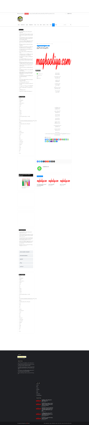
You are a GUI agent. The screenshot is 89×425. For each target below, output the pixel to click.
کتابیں (19, 138)
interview (44, 24)
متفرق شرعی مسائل (21, 143)
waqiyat (27, 24)
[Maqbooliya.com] (20, 19)
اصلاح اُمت (20, 104)
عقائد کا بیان (20, 131)
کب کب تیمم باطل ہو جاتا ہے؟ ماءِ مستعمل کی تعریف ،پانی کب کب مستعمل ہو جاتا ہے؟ (25, 88)
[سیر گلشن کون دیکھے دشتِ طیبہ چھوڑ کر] (53, 181)
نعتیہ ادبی (20, 149)
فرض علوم (20, 134)
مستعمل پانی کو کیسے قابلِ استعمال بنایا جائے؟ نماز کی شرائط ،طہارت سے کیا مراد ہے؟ (26, 86)
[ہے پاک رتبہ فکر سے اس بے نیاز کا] (65, 181)
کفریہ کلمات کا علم (20, 140)
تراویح (19, 109)
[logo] (21, 357)
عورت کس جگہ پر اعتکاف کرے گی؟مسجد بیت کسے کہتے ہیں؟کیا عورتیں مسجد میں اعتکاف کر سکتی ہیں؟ (25, 32)
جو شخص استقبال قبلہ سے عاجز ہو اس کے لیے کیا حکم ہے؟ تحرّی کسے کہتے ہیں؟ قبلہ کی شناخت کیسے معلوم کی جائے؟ (26, 70)
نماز (19, 151)
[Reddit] (48, 161)
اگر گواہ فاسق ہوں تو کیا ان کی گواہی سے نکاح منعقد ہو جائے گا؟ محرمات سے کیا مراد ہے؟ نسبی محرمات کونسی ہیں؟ (25, 65)
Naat (38, 24)
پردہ (19, 107)
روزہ (19, 118)
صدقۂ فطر (20, 126)
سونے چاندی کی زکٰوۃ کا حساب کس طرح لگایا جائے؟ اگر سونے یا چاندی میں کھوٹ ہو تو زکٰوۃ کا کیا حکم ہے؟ (26, 57)
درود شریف (20, 115)
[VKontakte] (50, 161)
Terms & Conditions (38, 395)
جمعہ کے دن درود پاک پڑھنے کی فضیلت (22, 89)
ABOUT (37, 385)
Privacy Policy (38, 394)
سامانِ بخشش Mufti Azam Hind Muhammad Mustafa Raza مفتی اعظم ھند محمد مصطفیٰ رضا (28, 120)
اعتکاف (20, 106)
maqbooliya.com (40, 73)
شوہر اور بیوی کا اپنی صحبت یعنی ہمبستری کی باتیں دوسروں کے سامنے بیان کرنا (25, 91)
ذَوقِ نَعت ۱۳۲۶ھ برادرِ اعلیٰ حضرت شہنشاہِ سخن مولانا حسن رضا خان (48, 43)
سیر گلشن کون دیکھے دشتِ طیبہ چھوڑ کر (51, 184)
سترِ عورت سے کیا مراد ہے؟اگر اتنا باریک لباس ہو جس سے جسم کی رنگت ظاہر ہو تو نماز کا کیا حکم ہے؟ (26, 84)
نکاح (19, 150)
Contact (37, 388)
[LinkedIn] (42, 161)
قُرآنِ (19, 135)
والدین (20, 153)
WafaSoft (28, 423)
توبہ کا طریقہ (20, 110)
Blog (53, 24)
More (47, 24)
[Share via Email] (52, 161)
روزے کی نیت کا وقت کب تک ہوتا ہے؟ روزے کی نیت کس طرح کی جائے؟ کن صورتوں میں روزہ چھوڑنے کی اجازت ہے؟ (26, 50)
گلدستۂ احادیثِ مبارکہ (21, 141)
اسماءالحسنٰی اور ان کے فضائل (21, 103)
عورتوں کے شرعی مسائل (21, 132)
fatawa (35, 24)
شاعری (48, 45)
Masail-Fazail (23, 24)
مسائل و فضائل (20, 144)
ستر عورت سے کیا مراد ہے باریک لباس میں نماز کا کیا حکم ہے (24, 82)
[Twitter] (40, 161)
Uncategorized (21, 100)
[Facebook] (38, 161)
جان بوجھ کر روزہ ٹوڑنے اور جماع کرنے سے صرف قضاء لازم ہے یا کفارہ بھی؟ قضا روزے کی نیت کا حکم (26, 45)
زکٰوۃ (19, 119)
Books (41, 24)
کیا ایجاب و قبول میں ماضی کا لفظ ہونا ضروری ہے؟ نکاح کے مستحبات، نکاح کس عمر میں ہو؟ (26, 68)
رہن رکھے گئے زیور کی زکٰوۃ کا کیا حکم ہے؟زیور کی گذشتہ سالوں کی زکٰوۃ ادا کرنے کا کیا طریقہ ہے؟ (26, 52)
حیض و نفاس (20, 113)
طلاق (19, 128)
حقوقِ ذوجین (20, 112)
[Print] (54, 161)
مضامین (20, 146)
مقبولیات (20, 147)
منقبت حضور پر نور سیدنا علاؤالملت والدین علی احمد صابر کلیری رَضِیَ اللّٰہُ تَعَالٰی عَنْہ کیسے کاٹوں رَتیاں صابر (41, 185)
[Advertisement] (44, 6)
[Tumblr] (44, 161)
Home (50, 24)
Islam (19, 24)
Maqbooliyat (31, 24)
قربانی (19, 137)
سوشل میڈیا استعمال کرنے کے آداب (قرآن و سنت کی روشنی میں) (24, 123)
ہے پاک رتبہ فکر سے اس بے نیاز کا (63, 184)
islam (20, 98)
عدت (19, 129)
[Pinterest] (46, 161)
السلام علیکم (20, 78)
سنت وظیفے (20, 122)
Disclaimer (37, 389)
